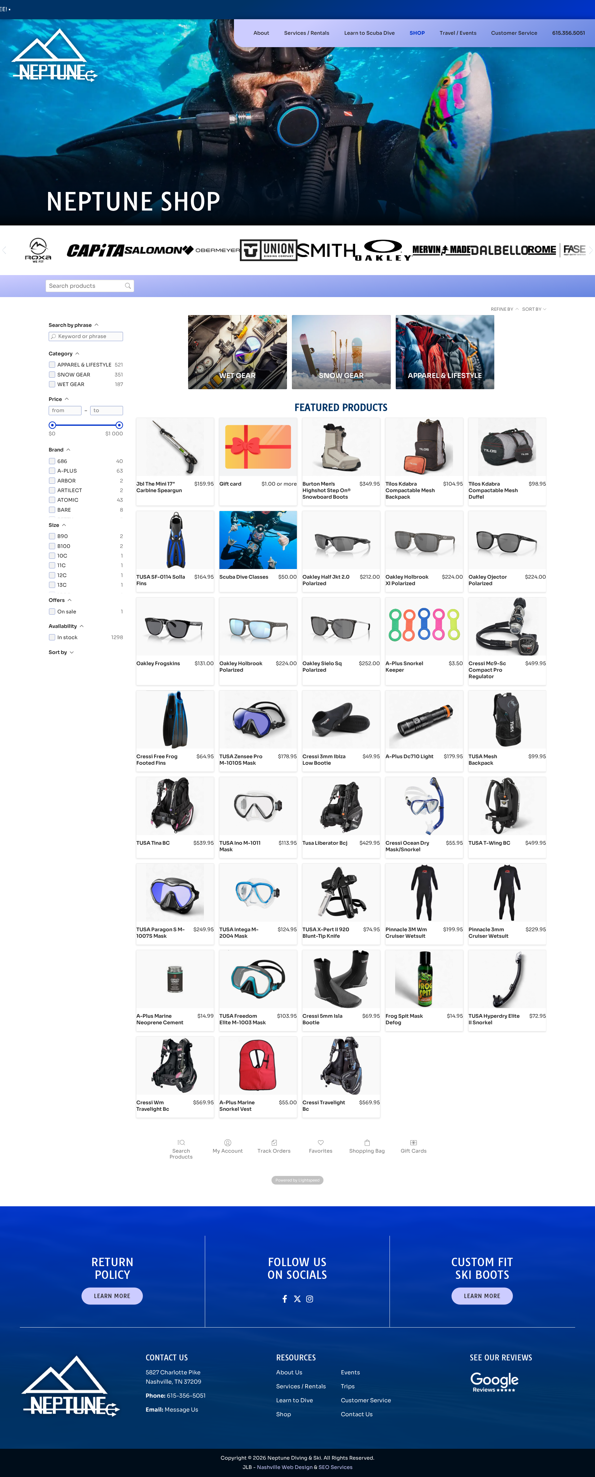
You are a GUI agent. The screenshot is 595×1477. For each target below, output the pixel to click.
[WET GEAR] (237, 340)
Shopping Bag (367, 1151)
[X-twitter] (297, 1299)
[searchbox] (90, 286)
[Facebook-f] (285, 1299)
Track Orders (274, 1151)
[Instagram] (310, 1299)
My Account (228, 1151)
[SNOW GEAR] (341, 340)
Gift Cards (414, 1151)
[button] (306, 33)
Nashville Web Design (285, 1467)
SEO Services (336, 1467)
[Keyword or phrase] (53, 336)
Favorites (321, 1151)
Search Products (181, 1154)
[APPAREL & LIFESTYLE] (445, 340)
